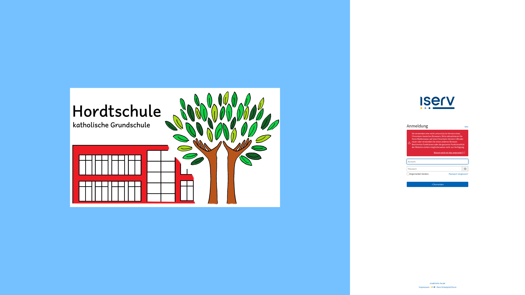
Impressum (424, 287)
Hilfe (466, 127)
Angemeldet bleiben (419, 173)
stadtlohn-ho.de (437, 283)
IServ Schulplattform (446, 287)
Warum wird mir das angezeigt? (448, 152)
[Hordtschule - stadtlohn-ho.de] (175, 147)
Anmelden (439, 184)
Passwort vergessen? (458, 173)
